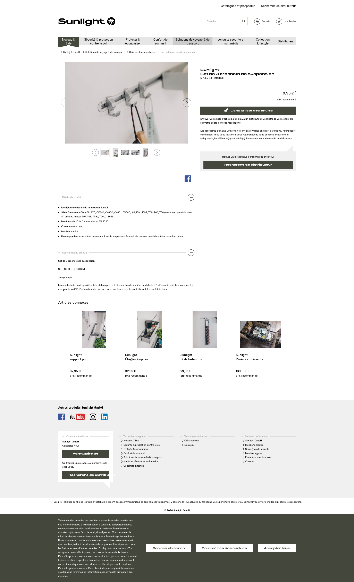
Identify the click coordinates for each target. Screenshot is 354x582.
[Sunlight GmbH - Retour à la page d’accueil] (87, 21)
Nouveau (189, 444)
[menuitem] (238, 5)
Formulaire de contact (85, 455)
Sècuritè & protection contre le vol (142, 444)
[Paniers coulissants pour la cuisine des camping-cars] (260, 329)
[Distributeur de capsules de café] (204, 329)
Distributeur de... (192, 359)
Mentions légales (254, 444)
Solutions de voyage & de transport (143, 457)
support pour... (80, 359)
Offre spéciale (191, 440)
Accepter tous (277, 548)
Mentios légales (253, 453)
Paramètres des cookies (224, 548)
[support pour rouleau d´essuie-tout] (94, 329)
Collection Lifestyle (134, 465)
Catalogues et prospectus (238, 6)
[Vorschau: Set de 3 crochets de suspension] (105, 152)
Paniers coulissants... (251, 359)
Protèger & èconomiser (136, 448)
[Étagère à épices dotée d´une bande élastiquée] (149, 329)
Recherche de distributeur (278, 6)
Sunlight (209, 70)
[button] (126, 198)
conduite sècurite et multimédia (141, 461)
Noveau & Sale (131, 440)
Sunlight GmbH (253, 440)
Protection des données (258, 457)
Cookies (249, 461)
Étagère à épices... (138, 359)
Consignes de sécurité (257, 448)
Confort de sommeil (134, 453)
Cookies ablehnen (168, 548)
